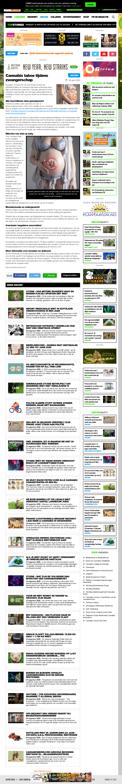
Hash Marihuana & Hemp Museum (99, 570)
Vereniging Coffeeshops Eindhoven (99, 606)
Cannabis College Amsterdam (97, 564)
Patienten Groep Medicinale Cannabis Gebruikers (99, 616)
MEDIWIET (32, 16)
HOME (9, 16)
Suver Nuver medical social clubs (99, 612)
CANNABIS (19, 16)
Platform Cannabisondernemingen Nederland (97, 581)
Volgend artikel (70, 275)
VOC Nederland (92, 609)
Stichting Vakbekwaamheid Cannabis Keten (99, 593)
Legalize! (89, 574)
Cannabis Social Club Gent (96, 621)
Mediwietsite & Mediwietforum (97, 558)
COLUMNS (56, 16)
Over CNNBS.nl (25, 779)
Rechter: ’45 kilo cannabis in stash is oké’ (51, 53)
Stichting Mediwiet (93, 589)
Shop (86, 16)
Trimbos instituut (92, 602)
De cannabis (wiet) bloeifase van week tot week (58, 25)
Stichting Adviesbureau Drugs (97, 585)
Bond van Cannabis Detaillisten (98, 561)
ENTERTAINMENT (72, 16)
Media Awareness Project (96, 577)
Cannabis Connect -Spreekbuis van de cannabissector (99, 598)
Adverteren (10, 779)
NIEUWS (44, 16)
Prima (91, 4)
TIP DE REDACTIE (99, 16)
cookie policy (76, 6)
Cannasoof (90, 567)
